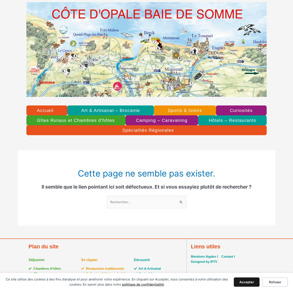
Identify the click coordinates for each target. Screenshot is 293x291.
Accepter (246, 282)
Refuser (275, 282)
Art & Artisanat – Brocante (110, 110)
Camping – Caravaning (161, 120)
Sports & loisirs (185, 110)
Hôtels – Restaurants (232, 120)
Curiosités (241, 110)
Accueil (45, 110)
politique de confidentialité (143, 284)
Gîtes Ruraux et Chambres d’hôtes (76, 120)
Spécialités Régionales (148, 130)
